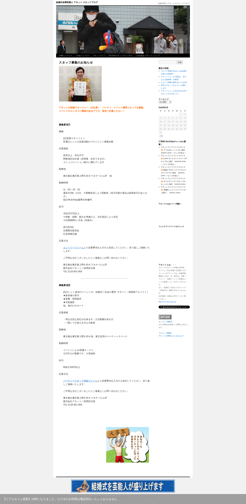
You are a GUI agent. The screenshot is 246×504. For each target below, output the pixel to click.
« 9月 (161, 136)
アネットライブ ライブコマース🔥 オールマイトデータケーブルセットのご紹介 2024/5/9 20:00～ (173, 181)
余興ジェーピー (65, 55)
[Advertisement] (81, 445)
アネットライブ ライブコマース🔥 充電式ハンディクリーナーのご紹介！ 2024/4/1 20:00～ (173, 190)
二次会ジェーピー (82, 55)
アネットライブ (99, 55)
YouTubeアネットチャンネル (120, 55)
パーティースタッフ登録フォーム (80, 381)
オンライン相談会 (165, 321)
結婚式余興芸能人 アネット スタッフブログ (77, 2)
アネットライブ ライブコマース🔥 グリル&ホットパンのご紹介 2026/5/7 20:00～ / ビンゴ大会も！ (174, 150)
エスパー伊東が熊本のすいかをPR (174, 82)
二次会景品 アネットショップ (147, 55)
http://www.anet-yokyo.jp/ (167, 301)
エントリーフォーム (73, 247)
